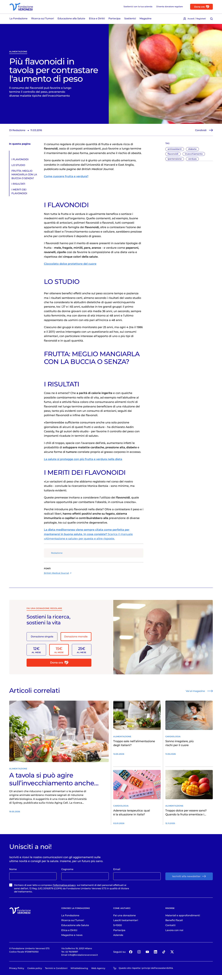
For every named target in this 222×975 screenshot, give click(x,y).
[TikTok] (164, 952)
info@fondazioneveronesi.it (83, 955)
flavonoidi (173, 154)
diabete (192, 149)
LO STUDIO (18, 165)
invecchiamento (194, 154)
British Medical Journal (56, 573)
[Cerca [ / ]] (211, 18)
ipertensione (175, 158)
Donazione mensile (76, 636)
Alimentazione (18, 51)
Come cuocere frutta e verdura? (66, 176)
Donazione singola (42, 636)
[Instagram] (139, 952)
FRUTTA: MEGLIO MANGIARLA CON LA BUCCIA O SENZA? (24, 174)
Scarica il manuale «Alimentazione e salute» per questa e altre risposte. (88, 534)
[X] (172, 952)
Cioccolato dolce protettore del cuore (70, 263)
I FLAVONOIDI (20, 159)
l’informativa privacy (64, 885)
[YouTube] (147, 952)
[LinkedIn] (155, 952)
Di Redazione (17, 130)
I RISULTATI (18, 183)
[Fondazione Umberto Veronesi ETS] (21, 7)
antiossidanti (175, 149)
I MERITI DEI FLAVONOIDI (19, 191)
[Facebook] (131, 952)
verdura (192, 158)
